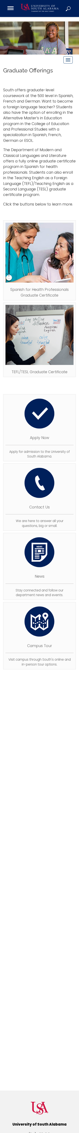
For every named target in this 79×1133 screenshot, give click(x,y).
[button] (68, 8)
